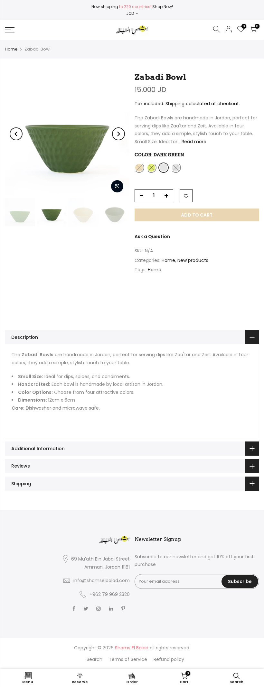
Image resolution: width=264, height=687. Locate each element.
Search (94, 659)
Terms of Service (128, 659)
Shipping (174, 103)
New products (192, 260)
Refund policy (169, 659)
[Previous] (16, 133)
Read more (193, 141)
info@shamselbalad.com (101, 580)
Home (11, 49)
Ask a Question (152, 236)
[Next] (118, 133)
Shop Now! (162, 6)
